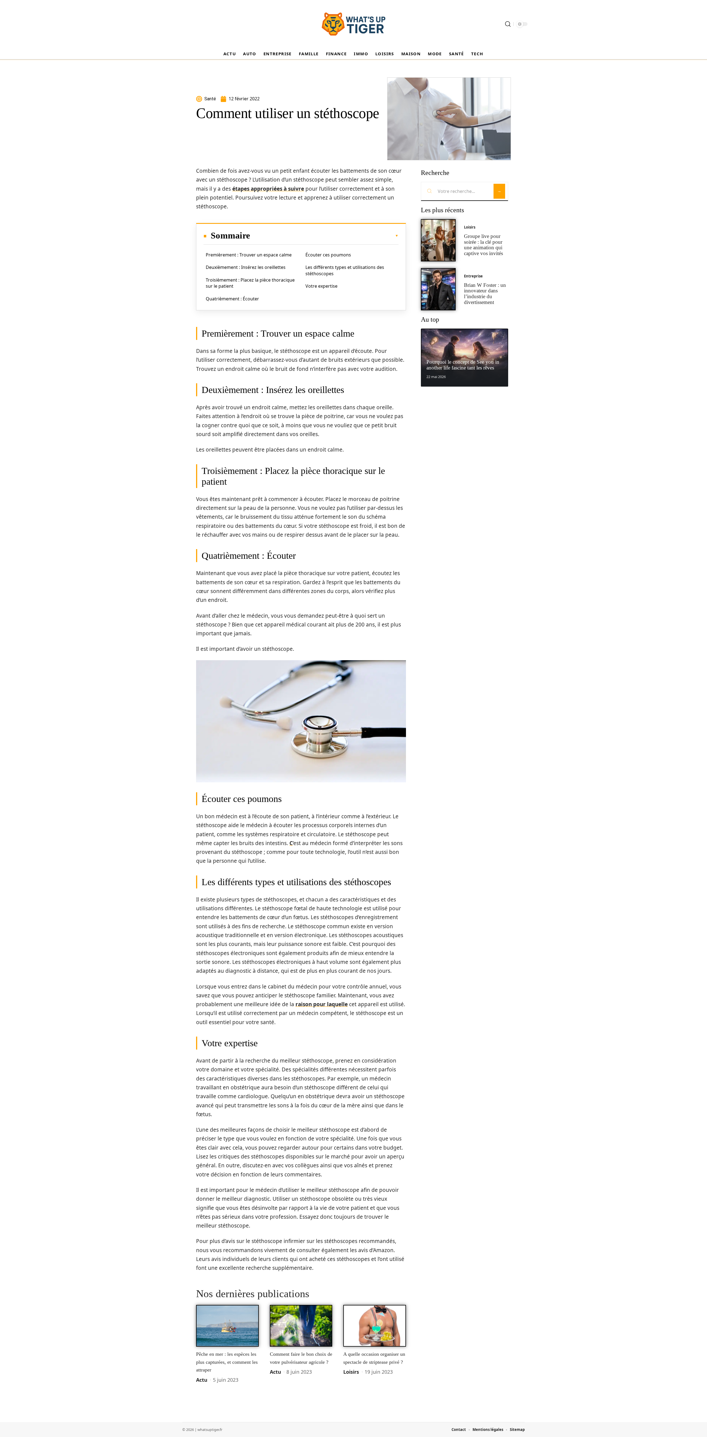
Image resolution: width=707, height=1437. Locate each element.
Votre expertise (321, 286)
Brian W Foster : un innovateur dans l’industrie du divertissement (485, 293)
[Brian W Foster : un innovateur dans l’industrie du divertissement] (438, 289)
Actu (201, 1380)
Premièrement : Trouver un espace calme (249, 255)
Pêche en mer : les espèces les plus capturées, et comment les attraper (227, 1362)
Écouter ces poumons (328, 255)
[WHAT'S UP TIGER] (353, 24)
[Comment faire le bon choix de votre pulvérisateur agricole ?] (301, 1326)
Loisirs (351, 1372)
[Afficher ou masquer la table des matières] (324, 235)
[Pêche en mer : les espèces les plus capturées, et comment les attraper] (227, 1326)
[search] (508, 24)
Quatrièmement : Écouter (232, 299)
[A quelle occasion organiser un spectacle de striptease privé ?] (375, 1326)
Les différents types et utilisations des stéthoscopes (344, 270)
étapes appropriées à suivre (268, 188)
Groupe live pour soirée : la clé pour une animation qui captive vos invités (483, 244)
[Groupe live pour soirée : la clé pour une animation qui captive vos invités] (438, 240)
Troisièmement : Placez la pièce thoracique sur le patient (250, 283)
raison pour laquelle (322, 1004)
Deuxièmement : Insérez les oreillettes (246, 267)
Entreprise (473, 276)
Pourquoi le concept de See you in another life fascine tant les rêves (462, 365)
